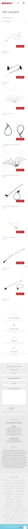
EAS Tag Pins (4, 510)
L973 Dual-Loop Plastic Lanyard (10, 175)
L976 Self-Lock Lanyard (8, 237)
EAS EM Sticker (10, 499)
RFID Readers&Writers (10, 518)
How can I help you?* (14, 388)
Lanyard (7, 513)
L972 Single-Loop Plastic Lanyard (11, 144)
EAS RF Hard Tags (19, 505)
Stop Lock (14, 524)
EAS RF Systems (19, 507)
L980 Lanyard (5, 51)
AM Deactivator (6, 480)
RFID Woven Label (9, 521)
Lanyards (4, 53)
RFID (22, 513)
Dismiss (21, 527)
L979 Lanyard (5, 82)
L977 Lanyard (5, 268)
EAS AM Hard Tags (19, 491)
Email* (14, 383)
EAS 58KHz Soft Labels (20, 488)
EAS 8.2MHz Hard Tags (18, 483)
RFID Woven (20, 518)
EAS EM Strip (18, 499)
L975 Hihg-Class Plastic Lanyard (10, 206)
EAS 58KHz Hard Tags (7, 488)
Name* (14, 373)
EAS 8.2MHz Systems (20, 486)
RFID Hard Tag (15, 515)
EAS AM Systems (19, 494)
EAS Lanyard (18, 502)
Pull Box (16, 513)
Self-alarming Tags (19, 521)
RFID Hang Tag (6, 515)
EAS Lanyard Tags (9, 505)
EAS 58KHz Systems (9, 491)
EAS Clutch (8, 496)
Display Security (7, 483)
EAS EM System (10, 502)
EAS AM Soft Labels (9, 494)
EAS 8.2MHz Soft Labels (8, 486)
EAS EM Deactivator (17, 496)
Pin (11, 513)
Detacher (14, 480)
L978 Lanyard (5, 299)
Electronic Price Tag (14, 510)
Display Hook (22, 480)
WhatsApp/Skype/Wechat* (14, 378)
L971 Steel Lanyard (7, 113)
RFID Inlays (22, 515)
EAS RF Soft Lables (9, 507)
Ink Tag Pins (23, 510)
